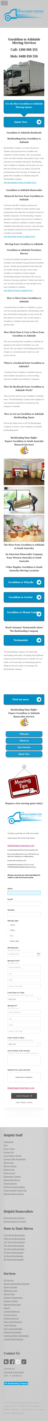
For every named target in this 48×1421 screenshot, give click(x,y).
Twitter (6, 1362)
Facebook (12, 1362)
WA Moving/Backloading (14, 1259)
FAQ (6, 1145)
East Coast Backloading (13, 1329)
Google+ (24, 1362)
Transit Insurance (10, 1183)
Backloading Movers (12, 1180)
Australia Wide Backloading (15, 1159)
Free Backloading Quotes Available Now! (20, 182)
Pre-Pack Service (10, 1315)
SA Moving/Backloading (13, 1256)
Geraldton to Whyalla (20, 582)
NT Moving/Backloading (13, 1253)
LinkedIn (18, 1362)
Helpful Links (9, 1170)
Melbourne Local (10, 1291)
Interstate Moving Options (14, 1194)
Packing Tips (9, 1152)
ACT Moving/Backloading (14, 1242)
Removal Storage (10, 1287)
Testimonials (20, 640)
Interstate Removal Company (15, 1221)
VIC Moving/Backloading (14, 1246)
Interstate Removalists (12, 1305)
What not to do (9, 1173)
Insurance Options (11, 1301)
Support (7, 1308)
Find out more (20, 699)
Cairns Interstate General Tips (15, 1190)
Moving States (9, 1294)
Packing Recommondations (14, 1187)
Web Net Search (17, 1413)
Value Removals (10, 1325)
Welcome (24, 734)
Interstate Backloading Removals (16, 1284)
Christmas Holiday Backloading (16, 1336)
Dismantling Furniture (12, 1177)
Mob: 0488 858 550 (24, 56)
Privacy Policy (9, 1149)
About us (24, 740)
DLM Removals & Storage (14, 1218)
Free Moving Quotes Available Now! (18, 290)
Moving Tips (9, 1163)
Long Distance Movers (13, 1156)
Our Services (24, 747)
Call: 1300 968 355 (24, 49)
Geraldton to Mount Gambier (24, 612)
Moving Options (10, 1166)
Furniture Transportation (13, 1298)
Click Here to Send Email (14, 1372)
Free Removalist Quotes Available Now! (19, 236)
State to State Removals (13, 1322)
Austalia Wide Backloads (13, 1339)
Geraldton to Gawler (21, 597)
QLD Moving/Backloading (14, 1235)
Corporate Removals (12, 1311)
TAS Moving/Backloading (14, 1249)
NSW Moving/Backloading (14, 1239)
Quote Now (20, 121)
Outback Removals (11, 1318)
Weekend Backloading (12, 1332)
